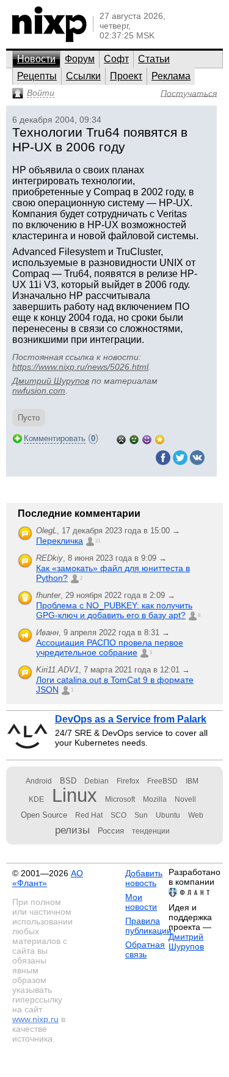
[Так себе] (134, 438)
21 (97, 541)
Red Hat (89, 815)
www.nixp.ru (35, 1019)
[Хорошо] (146, 438)
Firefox (128, 781)
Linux (74, 795)
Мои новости (141, 902)
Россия (111, 830)
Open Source (44, 814)
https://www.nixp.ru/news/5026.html (80, 367)
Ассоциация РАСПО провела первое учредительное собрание (109, 647)
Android (39, 781)
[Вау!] (159, 438)
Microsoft (120, 799)
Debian (96, 781)
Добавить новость (143, 878)
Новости (36, 59)
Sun (141, 815)
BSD (68, 780)
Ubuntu (168, 815)
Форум (80, 59)
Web (195, 815)
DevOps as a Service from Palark (130, 719)
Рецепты (37, 76)
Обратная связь (145, 949)
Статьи (154, 59)
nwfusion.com (38, 390)
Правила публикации (148, 925)
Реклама (171, 76)
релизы (72, 830)
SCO (118, 815)
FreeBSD (162, 781)
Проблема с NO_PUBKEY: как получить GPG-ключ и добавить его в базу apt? (114, 610)
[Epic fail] (121, 438)
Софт (116, 59)
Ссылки (83, 76)
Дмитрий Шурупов (50, 381)
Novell (185, 799)
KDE (36, 799)
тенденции (151, 831)
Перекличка (59, 541)
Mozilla (155, 799)
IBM (192, 781)
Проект (126, 76)
